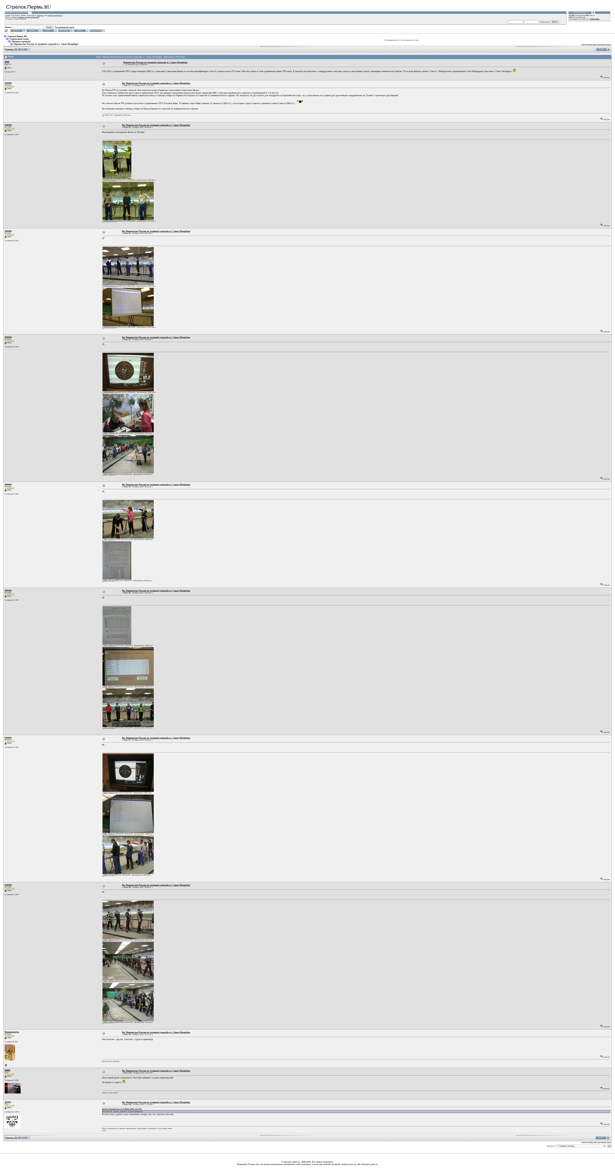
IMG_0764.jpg (109, 793)
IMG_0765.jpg (109, 834)
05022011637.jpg (110, 392)
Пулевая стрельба (21, 41)
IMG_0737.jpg (109, 580)
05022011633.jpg (110, 221)
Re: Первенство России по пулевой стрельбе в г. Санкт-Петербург (156, 83)
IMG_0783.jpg (109, 940)
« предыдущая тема (588, 44)
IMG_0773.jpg (109, 875)
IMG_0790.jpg (109, 1022)
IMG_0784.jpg (109, 981)
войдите (40, 15)
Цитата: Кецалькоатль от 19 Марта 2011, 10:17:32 (122, 1109)
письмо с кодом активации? (29, 17)
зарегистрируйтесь (55, 15)
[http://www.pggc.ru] (6, 1066)
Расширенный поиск (64, 27)
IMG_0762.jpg (109, 686)
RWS (7, 62)
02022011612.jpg (110, 180)
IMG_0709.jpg (109, 433)
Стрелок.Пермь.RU (17, 36)
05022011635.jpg (110, 286)
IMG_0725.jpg (109, 474)
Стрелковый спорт (19, 39)
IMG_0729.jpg (109, 539)
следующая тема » (604, 44)
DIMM (7, 1070)
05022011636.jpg (110, 327)
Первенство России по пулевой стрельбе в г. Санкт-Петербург (46, 44)
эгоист (8, 1102)
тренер (8, 83)
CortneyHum (594, 19)
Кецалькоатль (12, 1032)
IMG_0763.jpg (109, 728)
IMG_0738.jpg (109, 645)
